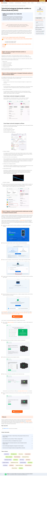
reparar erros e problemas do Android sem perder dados (19, 312)
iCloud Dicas (16, 459)
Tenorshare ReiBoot (22, 220)
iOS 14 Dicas (30, 462)
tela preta (22, 422)
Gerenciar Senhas (23, 462)
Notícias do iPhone (28, 465)
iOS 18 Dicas (11, 465)
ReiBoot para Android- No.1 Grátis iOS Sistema (12, 14)
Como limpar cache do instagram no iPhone (10, 42)
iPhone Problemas (17, 456)
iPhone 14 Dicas (14, 468)
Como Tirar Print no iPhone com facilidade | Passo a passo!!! (40, 33)
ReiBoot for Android (11, 322)
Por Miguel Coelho (40, 9)
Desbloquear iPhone (25, 456)
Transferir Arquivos (6, 462)
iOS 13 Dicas (28, 459)
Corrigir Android (38, 17)
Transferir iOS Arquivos (19, 465)
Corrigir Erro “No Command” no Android (40, 22)
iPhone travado (18, 311)
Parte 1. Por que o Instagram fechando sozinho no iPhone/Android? (14, 37)
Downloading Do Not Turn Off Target (39, 25)
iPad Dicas (21, 468)
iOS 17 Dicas (22, 459)
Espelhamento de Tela (14, 462)
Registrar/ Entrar (6, 428)
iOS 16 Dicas (5, 465)
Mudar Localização (9, 456)
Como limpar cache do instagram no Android (10, 41)
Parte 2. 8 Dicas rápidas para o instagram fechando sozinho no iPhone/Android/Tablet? (17, 38)
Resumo (4, 46)
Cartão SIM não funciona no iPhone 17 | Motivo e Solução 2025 (40, 31)
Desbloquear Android (8, 459)
